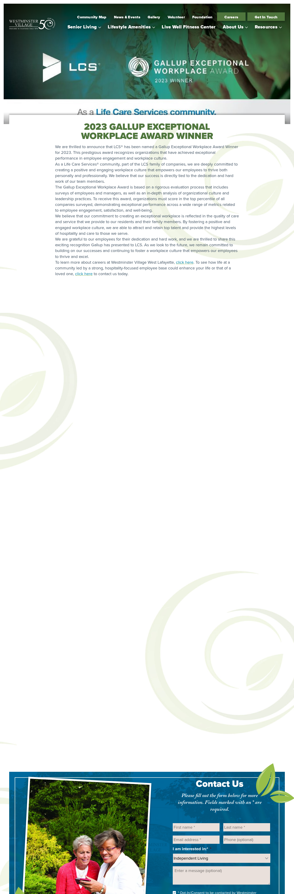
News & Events (127, 17)
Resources (266, 26)
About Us (233, 26)
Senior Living (82, 26)
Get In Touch (266, 17)
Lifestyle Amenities (129, 26)
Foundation (202, 17)
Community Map (91, 17)
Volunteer (176, 17)
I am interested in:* (192, 849)
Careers (231, 17)
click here (184, 262)
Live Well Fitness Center (188, 26)
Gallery (154, 17)
